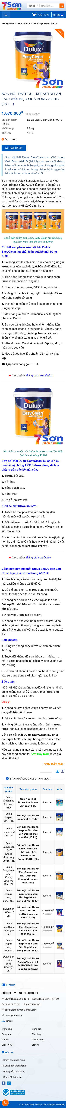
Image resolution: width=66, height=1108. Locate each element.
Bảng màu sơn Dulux (39, 375)
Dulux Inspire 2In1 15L (9, 817)
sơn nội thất (34, 247)
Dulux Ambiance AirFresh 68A (8, 802)
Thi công (36, 1033)
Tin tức (5, 1039)
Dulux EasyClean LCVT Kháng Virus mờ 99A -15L (9, 875)
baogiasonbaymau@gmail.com (20, 1009)
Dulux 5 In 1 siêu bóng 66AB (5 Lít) (8, 963)
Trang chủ (8, 23)
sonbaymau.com (13, 1014)
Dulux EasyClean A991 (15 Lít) (9, 928)
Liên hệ (35, 1044)
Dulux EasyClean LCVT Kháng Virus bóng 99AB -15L (9, 851)
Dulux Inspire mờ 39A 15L (9, 832)
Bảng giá (36, 1028)
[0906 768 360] (5, 1102)
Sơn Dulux (23, 23)
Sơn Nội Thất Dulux (45, 23)
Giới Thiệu (7, 1044)
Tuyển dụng (38, 1039)
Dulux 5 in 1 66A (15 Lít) (8, 912)
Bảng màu (7, 1033)
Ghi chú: (10, 139)
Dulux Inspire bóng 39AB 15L (8, 895)
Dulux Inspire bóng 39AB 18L (8, 945)
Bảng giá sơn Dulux (38, 557)
